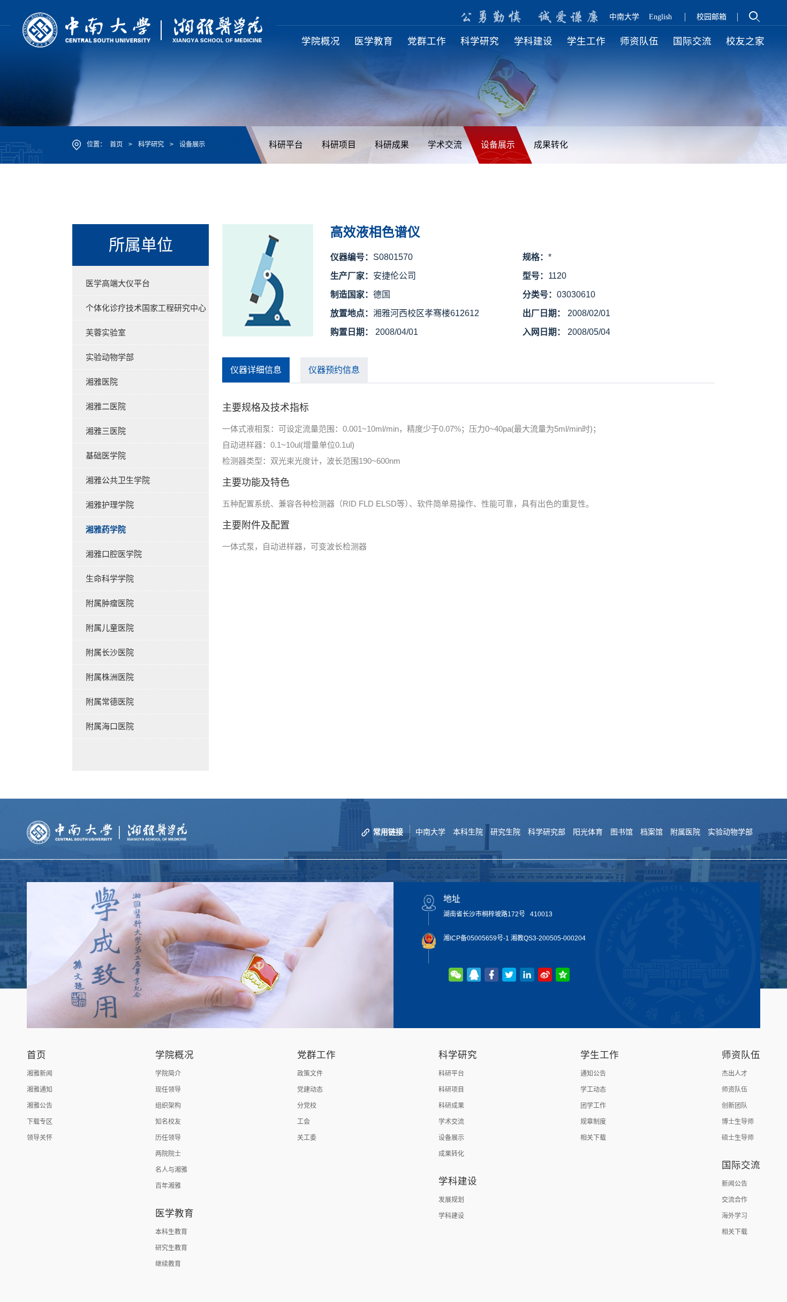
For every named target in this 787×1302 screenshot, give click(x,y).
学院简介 (168, 1073)
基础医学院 (106, 455)
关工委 (306, 1138)
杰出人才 (734, 1073)
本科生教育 (171, 1232)
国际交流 (741, 1165)
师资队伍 (741, 1055)
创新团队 (734, 1105)
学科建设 (457, 1181)
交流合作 (734, 1200)
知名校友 (168, 1121)
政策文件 (310, 1073)
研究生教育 (171, 1248)
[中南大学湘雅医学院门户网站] (143, 29)
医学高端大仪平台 (118, 283)
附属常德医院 (110, 701)
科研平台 (286, 144)
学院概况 (174, 1055)
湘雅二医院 (106, 406)
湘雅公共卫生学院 (118, 480)
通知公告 (593, 1073)
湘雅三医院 (106, 430)
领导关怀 (39, 1138)
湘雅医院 (102, 381)
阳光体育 (588, 832)
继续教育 (168, 1264)
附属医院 (685, 832)
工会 (303, 1121)
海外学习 (734, 1216)
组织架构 (168, 1105)
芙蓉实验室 (106, 332)
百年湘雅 (168, 1186)
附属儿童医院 (110, 627)
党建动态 (310, 1089)
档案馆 (651, 832)
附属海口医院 (110, 726)
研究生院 (505, 832)
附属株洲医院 (110, 676)
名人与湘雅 (171, 1170)
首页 (116, 144)
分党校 (306, 1105)
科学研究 (151, 144)
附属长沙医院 (110, 652)
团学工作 (593, 1105)
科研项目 (339, 144)
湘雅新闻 (39, 1073)
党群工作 (316, 1055)
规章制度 (593, 1121)
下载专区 (39, 1121)
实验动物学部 (110, 357)
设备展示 (192, 144)
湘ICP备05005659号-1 (476, 938)
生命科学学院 (110, 578)
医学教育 (174, 1213)
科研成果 (392, 144)
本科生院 (468, 832)
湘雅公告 (39, 1105)
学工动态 (593, 1089)
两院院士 (168, 1154)
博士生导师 (738, 1121)
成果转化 (551, 144)
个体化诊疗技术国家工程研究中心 (146, 307)
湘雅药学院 (106, 529)
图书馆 (621, 832)
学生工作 (599, 1055)
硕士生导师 (738, 1138)
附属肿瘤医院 (110, 603)
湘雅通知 (39, 1089)
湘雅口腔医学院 (114, 553)
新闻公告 (734, 1184)
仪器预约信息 (334, 369)
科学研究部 (546, 832)
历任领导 (168, 1138)
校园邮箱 (712, 17)
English (660, 17)
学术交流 (445, 144)
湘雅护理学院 (110, 504)
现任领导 (168, 1089)
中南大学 (624, 17)
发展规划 (451, 1200)
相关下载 (593, 1138)
